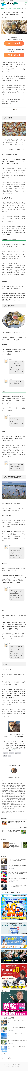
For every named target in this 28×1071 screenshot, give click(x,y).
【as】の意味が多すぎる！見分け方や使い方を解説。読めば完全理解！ (17, 879)
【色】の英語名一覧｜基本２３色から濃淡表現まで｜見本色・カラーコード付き (17, 873)
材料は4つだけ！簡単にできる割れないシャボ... (17, 1035)
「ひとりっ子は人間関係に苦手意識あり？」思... (17, 1029)
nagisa (24, 17)
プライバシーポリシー (16, 1066)
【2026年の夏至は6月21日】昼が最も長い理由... (17, 1048)
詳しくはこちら (13, 43)
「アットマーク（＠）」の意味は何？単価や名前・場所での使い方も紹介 (17, 886)
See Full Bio (15, 750)
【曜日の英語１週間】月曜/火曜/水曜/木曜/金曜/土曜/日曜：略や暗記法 (17, 866)
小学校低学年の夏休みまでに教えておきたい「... (17, 1042)
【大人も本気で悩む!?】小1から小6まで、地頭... (17, 1022)
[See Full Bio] (19, 750)
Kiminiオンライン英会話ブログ (14, 1068)
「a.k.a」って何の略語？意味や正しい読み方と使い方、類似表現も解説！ (17, 860)
